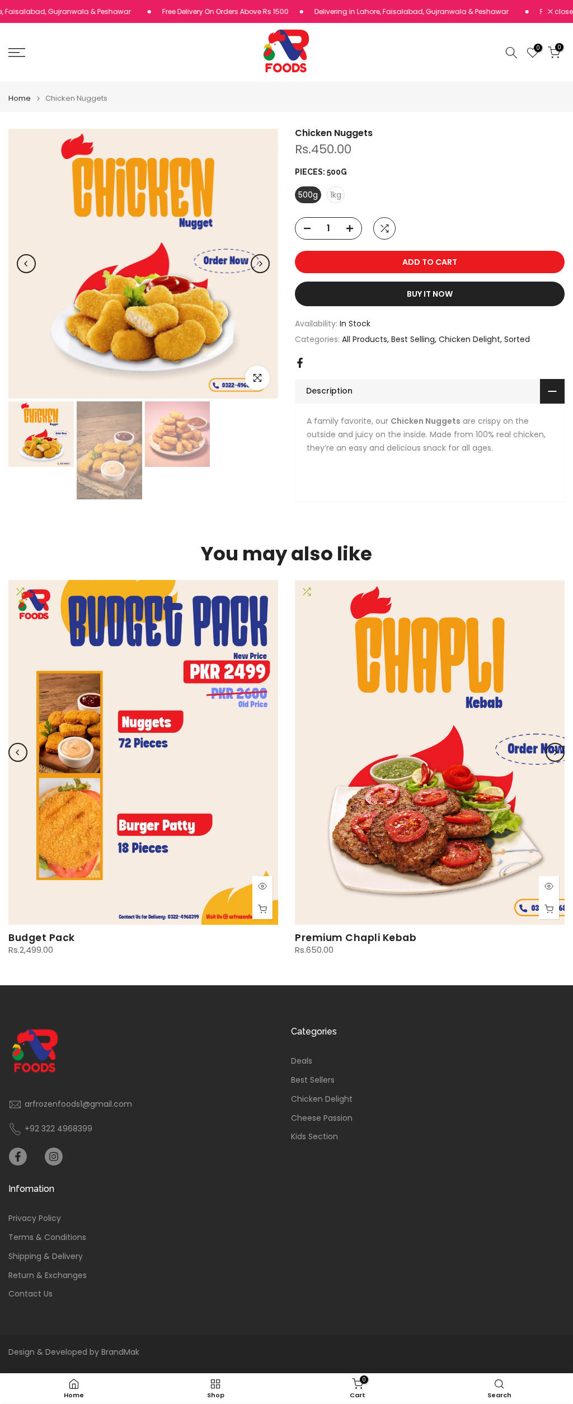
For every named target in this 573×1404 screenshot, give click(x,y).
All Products (364, 339)
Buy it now (430, 293)
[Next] (260, 263)
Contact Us (30, 1294)
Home (19, 98)
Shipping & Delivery (45, 1256)
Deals (301, 1061)
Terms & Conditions (47, 1237)
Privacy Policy (34, 1218)
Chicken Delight (469, 339)
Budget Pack (41, 937)
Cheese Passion (322, 1118)
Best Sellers (313, 1080)
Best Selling (413, 339)
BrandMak (120, 1352)
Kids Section (314, 1136)
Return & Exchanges (47, 1275)
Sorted (517, 339)
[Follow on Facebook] (17, 1156)
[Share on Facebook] (300, 363)
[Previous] (26, 263)
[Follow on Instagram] (53, 1156)
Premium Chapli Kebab (355, 937)
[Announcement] (199, 11)
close (563, 11)
